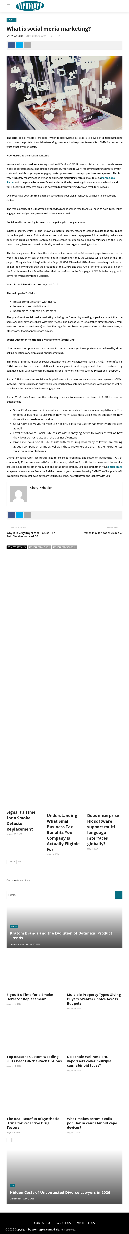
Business (11, 20)
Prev (12, 861)
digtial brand (114, 466)
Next (20, 861)
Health (14, 926)
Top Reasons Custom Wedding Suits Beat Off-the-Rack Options (34, 1058)
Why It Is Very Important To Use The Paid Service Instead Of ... (31, 534)
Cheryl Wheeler (15, 35)
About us (64, 1223)
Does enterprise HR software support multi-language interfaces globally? (103, 829)
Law (12, 1186)
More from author (39, 547)
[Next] (14, 1140)
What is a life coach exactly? (103, 533)
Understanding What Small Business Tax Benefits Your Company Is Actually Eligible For (63, 832)
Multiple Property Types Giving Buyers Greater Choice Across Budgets (94, 999)
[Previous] (9, 1140)
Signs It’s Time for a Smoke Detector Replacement (21, 820)
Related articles (17, 547)
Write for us (85, 1223)
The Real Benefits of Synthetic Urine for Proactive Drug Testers (33, 1123)
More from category (64, 547)
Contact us (42, 1223)
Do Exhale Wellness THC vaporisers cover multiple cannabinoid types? (89, 1061)
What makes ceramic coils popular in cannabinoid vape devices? (92, 1123)
